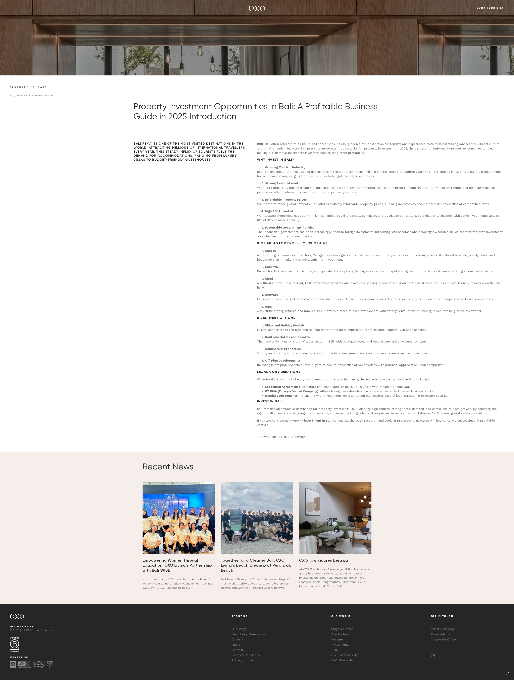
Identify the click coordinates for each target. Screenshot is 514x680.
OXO (260, 144)
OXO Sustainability (344, 655)
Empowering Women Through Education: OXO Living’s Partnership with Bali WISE (177, 566)
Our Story (239, 629)
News (236, 644)
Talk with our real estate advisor (281, 437)
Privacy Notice (242, 660)
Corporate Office (443, 639)
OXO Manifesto (342, 660)
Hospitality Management (250, 634)
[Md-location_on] (457, 656)
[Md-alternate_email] (449, 656)
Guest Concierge (443, 629)
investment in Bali (317, 420)
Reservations (440, 634)
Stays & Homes (342, 629)
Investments (340, 644)
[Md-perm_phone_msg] (441, 656)
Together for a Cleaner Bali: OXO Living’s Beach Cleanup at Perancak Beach (256, 566)
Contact (237, 650)
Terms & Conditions (246, 655)
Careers (238, 639)
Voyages (337, 639)
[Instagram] (433, 656)
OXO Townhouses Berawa (323, 561)
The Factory (340, 634)
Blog (334, 650)
